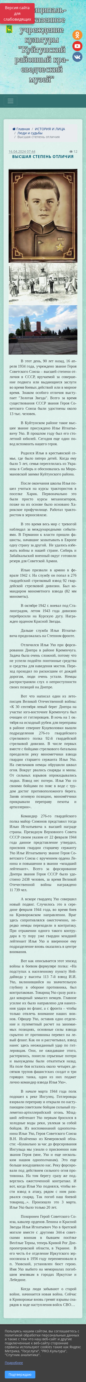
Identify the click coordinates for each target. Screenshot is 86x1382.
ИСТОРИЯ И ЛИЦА (50, 129)
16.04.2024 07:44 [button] (22, 151)
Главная (23, 129)
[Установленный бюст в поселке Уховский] (43, 284)
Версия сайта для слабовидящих (17, 13)
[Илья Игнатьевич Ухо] (43, 216)
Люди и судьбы (30, 133)
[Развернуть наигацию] (10, 101)
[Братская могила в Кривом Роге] (43, 330)
